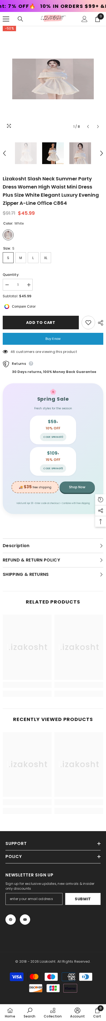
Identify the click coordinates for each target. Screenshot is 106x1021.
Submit (83, 899)
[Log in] (85, 19)
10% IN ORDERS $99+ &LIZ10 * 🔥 (51, 6)
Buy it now (53, 339)
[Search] (20, 19)
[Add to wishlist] (88, 322)
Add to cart (40, 322)
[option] (53, 79)
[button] (88, 126)
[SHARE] (99, 322)
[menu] (6, 19)
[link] (27, 685)
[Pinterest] (10, 919)
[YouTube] (25, 919)
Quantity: (11, 274)
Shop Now (77, 487)
